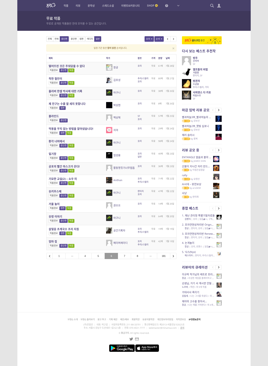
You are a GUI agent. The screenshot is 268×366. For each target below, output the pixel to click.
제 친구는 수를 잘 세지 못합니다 (67, 103)
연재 (57, 38)
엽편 (81, 38)
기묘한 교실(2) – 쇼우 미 (63, 179)
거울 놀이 (54, 204)
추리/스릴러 (143, 78)
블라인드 (54, 116)
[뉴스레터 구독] (137, 339)
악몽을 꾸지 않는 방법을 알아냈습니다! (71, 128)
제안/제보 (124, 319)
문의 (182, 327)
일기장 (52, 154)
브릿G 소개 (73, 319)
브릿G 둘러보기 (88, 319)
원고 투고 (102, 319)
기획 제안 (113, 319)
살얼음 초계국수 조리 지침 (64, 229)
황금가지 (125, 332)
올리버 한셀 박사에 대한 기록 (65, 91)
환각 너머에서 (57, 141)
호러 (148, 38)
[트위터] (131, 339)
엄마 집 (53, 241)
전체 (50, 38)
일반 (98, 38)
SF (139, 116)
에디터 (90, 38)
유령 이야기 (55, 216)
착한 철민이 (55, 78)
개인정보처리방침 (165, 319)
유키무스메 (55, 191)
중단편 (64, 38)
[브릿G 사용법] (167, 5)
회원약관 (136, 319)
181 (164, 256)
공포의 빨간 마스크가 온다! (64, 166)
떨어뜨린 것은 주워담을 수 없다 (67, 66)
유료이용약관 (148, 319)
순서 (158, 38)
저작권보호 (181, 319)
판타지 (141, 191)
